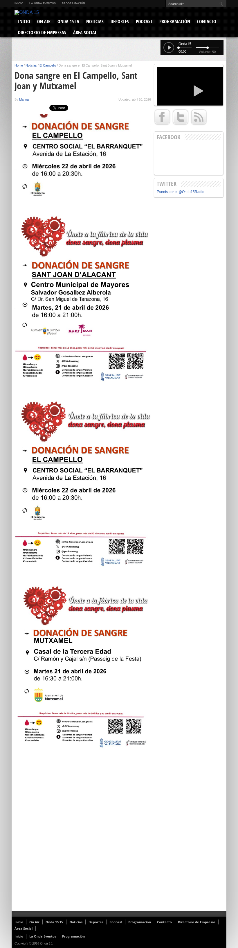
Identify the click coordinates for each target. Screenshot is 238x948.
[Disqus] (83, 835)
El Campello (47, 65)
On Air (44, 21)
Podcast (144, 21)
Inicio (19, 3)
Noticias (95, 21)
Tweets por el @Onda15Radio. (181, 192)
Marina (24, 99)
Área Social (85, 32)
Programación (73, 3)
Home (19, 65)
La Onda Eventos (42, 3)
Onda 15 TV (68, 21)
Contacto (206, 21)
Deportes (120, 21)
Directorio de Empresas (42, 32)
